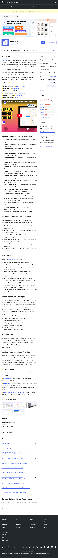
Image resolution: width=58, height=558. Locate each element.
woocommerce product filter (51, 85)
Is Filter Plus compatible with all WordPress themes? (16, 488)
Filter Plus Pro (20, 86)
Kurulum (26, 50)
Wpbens (12, 44)
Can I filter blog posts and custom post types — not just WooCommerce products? (14, 477)
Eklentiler (18, 524)
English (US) (53, 76)
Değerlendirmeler (16, 50)
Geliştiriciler (33, 524)
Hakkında (4, 519)
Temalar (18, 522)
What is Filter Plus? (7, 443)
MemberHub (7, 378)
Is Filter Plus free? (6, 448)
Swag (46, 527)
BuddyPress (6, 540)
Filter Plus (4, 60)
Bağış (46, 524)
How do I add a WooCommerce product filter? (14, 463)
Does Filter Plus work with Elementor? (12, 458)
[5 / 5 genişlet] (23, 411)
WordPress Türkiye (10, 547)
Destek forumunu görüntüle (47, 132)
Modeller (18, 527)
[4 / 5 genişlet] (10, 411)
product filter (53, 82)
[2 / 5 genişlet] (23, 404)
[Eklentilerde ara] (17, 16)
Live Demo (25, 91)
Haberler (4, 522)
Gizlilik (3, 527)
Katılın (45, 519)
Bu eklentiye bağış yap (46, 146)
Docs (16, 97)
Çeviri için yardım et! (40, 11)
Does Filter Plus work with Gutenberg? (12, 468)
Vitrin (17, 519)
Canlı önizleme (52, 42)
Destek (54, 50)
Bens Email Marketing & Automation (14, 392)
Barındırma (4, 524)
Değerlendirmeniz (45, 117)
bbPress (5, 537)
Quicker (5, 387)
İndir (43, 42)
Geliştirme (34, 50)
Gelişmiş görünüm (45, 90)
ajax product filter (52, 79)
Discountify (6, 383)
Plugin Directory (6, 6)
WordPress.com (7, 532)
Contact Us (15, 88)
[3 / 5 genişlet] (35, 404)
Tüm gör (54, 117)
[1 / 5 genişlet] (10, 404)
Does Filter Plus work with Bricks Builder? (13, 472)
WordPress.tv (34, 527)
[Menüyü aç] (55, 2)
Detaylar (5, 50)
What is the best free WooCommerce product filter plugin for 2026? (12, 453)
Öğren (31, 519)
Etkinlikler (46, 522)
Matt (4, 535)
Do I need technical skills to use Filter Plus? (14, 492)
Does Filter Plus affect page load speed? (13, 483)
